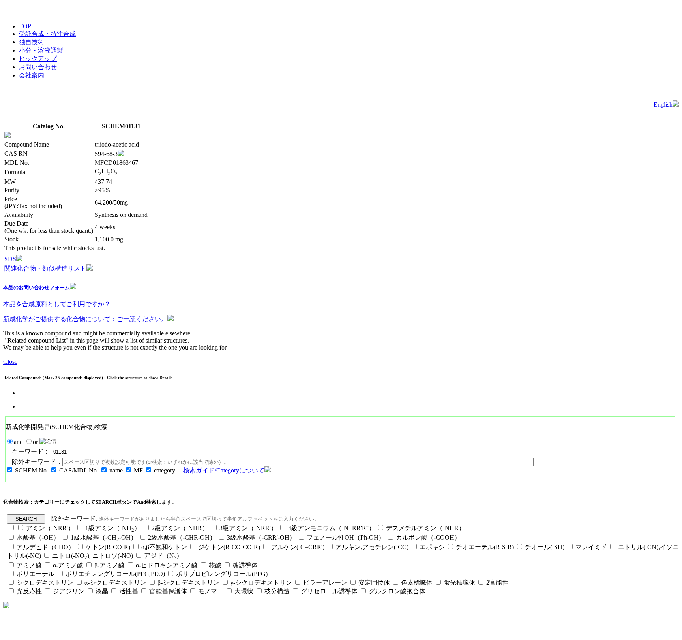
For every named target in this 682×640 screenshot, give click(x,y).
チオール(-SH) (544, 547)
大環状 (243, 591)
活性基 (128, 591)
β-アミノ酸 (109, 565)
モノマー (210, 591)
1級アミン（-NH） (113, 528)
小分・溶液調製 (41, 50)
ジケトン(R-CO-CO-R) (229, 547)
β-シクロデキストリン (188, 582)
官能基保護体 (168, 591)
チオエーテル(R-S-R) (485, 547)
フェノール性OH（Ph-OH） (346, 537)
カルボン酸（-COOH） (428, 537)
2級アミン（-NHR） (180, 528)
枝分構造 (277, 591)
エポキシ (432, 547)
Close (10, 361)
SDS (10, 259)
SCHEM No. (31, 470)
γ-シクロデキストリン (261, 582)
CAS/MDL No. (78, 470)
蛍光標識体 (459, 582)
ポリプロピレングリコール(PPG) (222, 573)
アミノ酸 (29, 565)
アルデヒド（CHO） (46, 547)
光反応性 (29, 591)
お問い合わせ (38, 67)
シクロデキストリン (45, 582)
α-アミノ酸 (68, 565)
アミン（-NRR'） (50, 528)
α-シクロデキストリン (115, 582)
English (663, 104)
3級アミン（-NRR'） (248, 528)
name (116, 470)
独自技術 (31, 42)
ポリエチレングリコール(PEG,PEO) (115, 573)
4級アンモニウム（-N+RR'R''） (331, 528)
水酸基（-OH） (38, 537)
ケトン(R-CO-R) (109, 547)
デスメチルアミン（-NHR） (425, 528)
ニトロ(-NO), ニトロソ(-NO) (92, 555)
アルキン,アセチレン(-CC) (371, 547)
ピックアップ (38, 58)
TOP (25, 26)
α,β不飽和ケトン (165, 547)
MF (138, 470)
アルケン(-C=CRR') (297, 547)
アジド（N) (161, 555)
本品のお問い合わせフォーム (36, 287)
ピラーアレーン (325, 582)
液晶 (102, 591)
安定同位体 (374, 582)
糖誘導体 (245, 565)
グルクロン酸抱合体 (397, 591)
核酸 (215, 565)
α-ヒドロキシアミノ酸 (167, 565)
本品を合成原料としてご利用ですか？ (57, 304)
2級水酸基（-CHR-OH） (182, 537)
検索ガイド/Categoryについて (223, 470)
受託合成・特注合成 (47, 33)
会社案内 (31, 75)
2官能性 (497, 582)
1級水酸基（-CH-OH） (104, 537)
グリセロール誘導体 (329, 591)
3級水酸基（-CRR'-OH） (261, 537)
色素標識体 (417, 582)
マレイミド (591, 547)
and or (26, 442)
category (164, 470)
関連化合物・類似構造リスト (45, 268)
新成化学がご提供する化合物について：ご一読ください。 (85, 319)
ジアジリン (68, 591)
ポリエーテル (35, 573)
